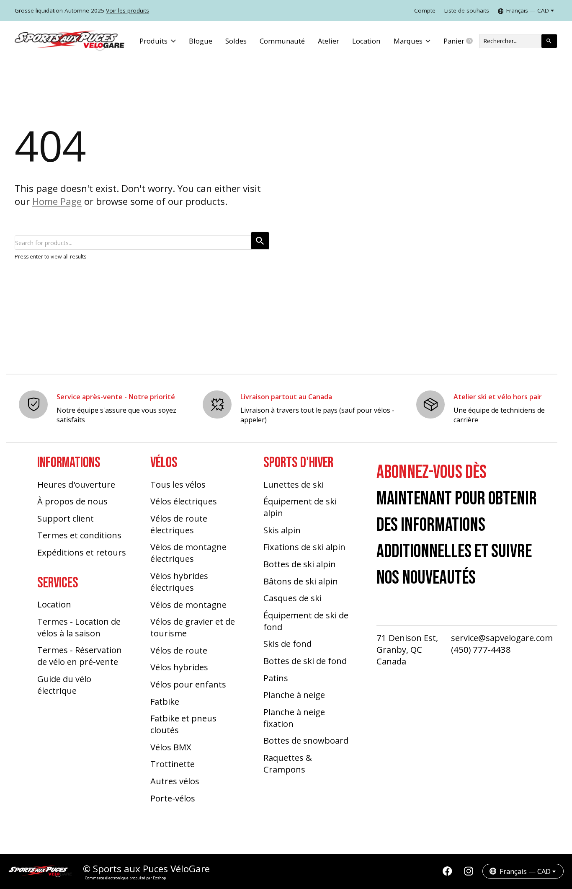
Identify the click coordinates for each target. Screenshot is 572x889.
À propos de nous (72, 501)
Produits (153, 41)
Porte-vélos (172, 798)
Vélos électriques (183, 501)
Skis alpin (282, 530)
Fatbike (164, 701)
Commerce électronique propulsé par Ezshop (125, 878)
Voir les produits (127, 10)
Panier (461, 41)
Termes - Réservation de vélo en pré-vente (79, 655)
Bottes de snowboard (305, 740)
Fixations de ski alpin (304, 547)
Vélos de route (178, 650)
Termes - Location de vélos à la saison (79, 627)
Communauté (282, 41)
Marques (408, 41)
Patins (275, 678)
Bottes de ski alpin (299, 564)
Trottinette (172, 764)
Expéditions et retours (81, 552)
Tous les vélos (178, 484)
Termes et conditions (79, 535)
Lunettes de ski (293, 484)
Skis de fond (287, 643)
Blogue (200, 41)
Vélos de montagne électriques (188, 552)
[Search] (549, 41)
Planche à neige (294, 694)
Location (366, 41)
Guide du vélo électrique (64, 684)
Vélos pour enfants (188, 684)
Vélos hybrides (179, 667)
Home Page (57, 201)
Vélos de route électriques (178, 524)
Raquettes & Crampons (287, 763)
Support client (65, 518)
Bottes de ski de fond (305, 661)
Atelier (328, 41)
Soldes (236, 41)
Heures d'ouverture (76, 484)
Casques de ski (292, 598)
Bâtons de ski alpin (300, 581)
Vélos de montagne (188, 604)
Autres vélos (174, 781)
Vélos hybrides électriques (179, 581)
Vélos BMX (170, 747)
